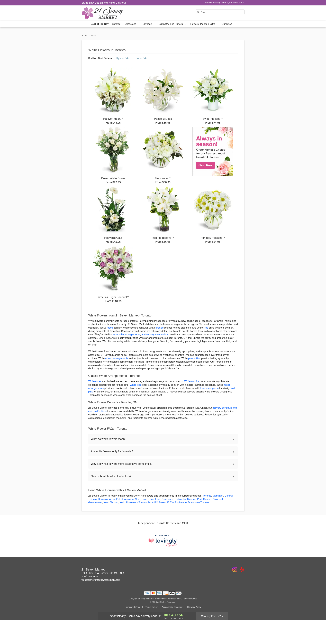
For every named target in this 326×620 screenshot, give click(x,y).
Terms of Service (132, 607)
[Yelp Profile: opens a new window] (242, 569)
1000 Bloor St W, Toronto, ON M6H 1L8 (103, 573)
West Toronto (111, 502)
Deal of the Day (100, 24)
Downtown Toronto (198, 502)
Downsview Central (109, 499)
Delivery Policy (194, 607)
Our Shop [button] (227, 24)
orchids (160, 327)
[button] (317, 605)
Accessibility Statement (172, 607)
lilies (205, 327)
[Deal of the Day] (213, 151)
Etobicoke (180, 499)
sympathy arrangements (126, 334)
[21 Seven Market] (106, 13)
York (122, 502)
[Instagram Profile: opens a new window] (234, 569)
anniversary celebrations (155, 334)
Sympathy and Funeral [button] (171, 24)
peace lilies (194, 358)
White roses (95, 381)
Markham (218, 495)
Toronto (207, 495)
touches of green (209, 388)
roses (110, 327)
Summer (116, 24)
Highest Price (123, 58)
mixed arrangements (116, 358)
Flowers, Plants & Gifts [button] (202, 24)
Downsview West (130, 499)
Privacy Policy (151, 607)
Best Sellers (105, 58)
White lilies (136, 384)
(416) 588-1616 (90, 576)
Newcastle (167, 499)
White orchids (191, 381)
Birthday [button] (147, 24)
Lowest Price (141, 58)
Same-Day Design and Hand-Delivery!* (104, 2)
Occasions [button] (131, 24)
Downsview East (151, 499)
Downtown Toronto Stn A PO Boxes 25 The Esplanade (156, 502)
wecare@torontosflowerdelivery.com (101, 579)
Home (84, 35)
